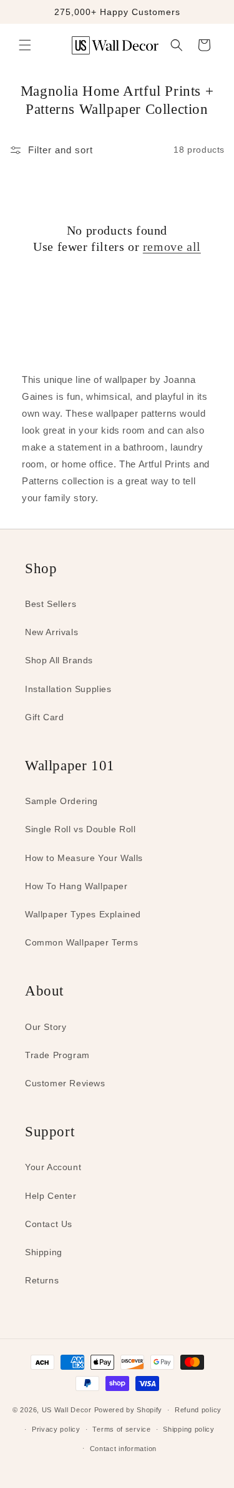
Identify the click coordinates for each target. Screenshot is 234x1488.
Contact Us (48, 1224)
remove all (172, 246)
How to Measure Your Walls (84, 858)
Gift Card (44, 717)
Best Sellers (50, 604)
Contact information (123, 1448)
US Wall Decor (67, 1410)
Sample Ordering (61, 801)
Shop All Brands (59, 660)
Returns (42, 1280)
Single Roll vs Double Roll (80, 829)
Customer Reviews (65, 1083)
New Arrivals (51, 632)
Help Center (51, 1196)
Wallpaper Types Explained (83, 914)
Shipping (43, 1252)
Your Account (53, 1167)
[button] (25, 45)
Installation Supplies (68, 689)
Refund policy (198, 1410)
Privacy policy (56, 1429)
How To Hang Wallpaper (76, 886)
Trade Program (57, 1055)
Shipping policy (189, 1429)
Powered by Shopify (128, 1410)
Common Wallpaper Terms (81, 942)
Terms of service (121, 1429)
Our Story (45, 1027)
